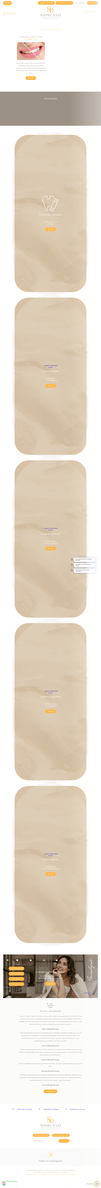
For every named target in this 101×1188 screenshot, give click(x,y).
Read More (31, 78)
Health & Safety (50, 1174)
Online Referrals (38, 1141)
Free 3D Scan (16, 984)
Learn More (50, 229)
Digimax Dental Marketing (69, 1170)
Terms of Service (62, 1172)
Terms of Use (57, 1174)
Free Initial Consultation (16, 968)
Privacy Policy (54, 1172)
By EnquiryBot (90, 1183)
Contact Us (64, 1141)
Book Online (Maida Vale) (46, 3)
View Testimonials (50, 1091)
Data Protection (64, 1174)
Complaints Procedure (42, 1174)
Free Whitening (16, 979)
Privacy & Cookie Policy (32, 1174)
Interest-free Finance (16, 974)
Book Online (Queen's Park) (64, 3)
